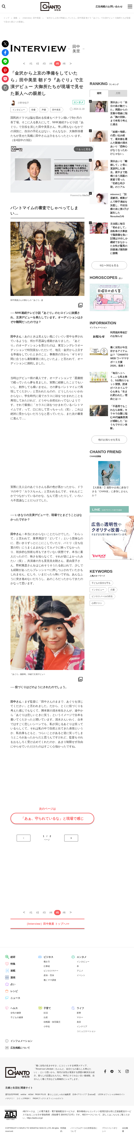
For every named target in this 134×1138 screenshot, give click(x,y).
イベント (81, 975)
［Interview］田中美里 (31, 18)
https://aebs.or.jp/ (35, 1118)
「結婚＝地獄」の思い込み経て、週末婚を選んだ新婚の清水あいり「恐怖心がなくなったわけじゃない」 (118, 142)
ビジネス (48, 957)
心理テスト (97, 603)
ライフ (80, 1008)
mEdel (30, 1094)
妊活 (46, 1013)
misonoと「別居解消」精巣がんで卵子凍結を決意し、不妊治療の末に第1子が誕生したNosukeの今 (119, 205)
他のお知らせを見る (109, 439)
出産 (46, 1017)
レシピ (14, 991)
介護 (112, 589)
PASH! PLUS (40, 1094)
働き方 (47, 961)
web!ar (23, 1094)
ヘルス (14, 1008)
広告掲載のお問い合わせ (109, 6)
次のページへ (71, 838)
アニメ (80, 971)
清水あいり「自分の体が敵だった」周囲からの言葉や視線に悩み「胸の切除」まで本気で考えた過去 (118, 113)
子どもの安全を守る (101, 583)
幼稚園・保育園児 (52, 1022)
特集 (12, 963)
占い (12, 984)
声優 (44, 110)
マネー (80, 1017)
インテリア (82, 1026)
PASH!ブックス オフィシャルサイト (48, 1098)
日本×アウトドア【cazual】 (84, 1094)
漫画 (12, 977)
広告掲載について (20, 1047)
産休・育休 (49, 975)
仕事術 (47, 966)
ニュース (15, 998)
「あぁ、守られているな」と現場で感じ (52, 818)
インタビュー (18, 110)
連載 (15, 18)
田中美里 (56, 110)
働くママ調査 (50, 980)
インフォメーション (21, 1040)
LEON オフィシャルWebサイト (111, 1094)
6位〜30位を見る (109, 265)
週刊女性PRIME (12, 1094)
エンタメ (78, 102)
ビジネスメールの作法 (102, 596)
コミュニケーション (86, 1031)
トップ (6, 18)
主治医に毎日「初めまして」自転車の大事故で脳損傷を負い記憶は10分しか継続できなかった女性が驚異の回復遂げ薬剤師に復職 (119, 238)
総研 (12, 957)
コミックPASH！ (24, 1098)
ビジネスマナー (51, 971)
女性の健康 (15, 1013)
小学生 (47, 1026)
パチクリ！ (10, 1098)
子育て (47, 1008)
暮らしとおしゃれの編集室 (59, 1094)
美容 (79, 1022)
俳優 (33, 110)
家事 (79, 1013)
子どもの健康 (16, 1017)
